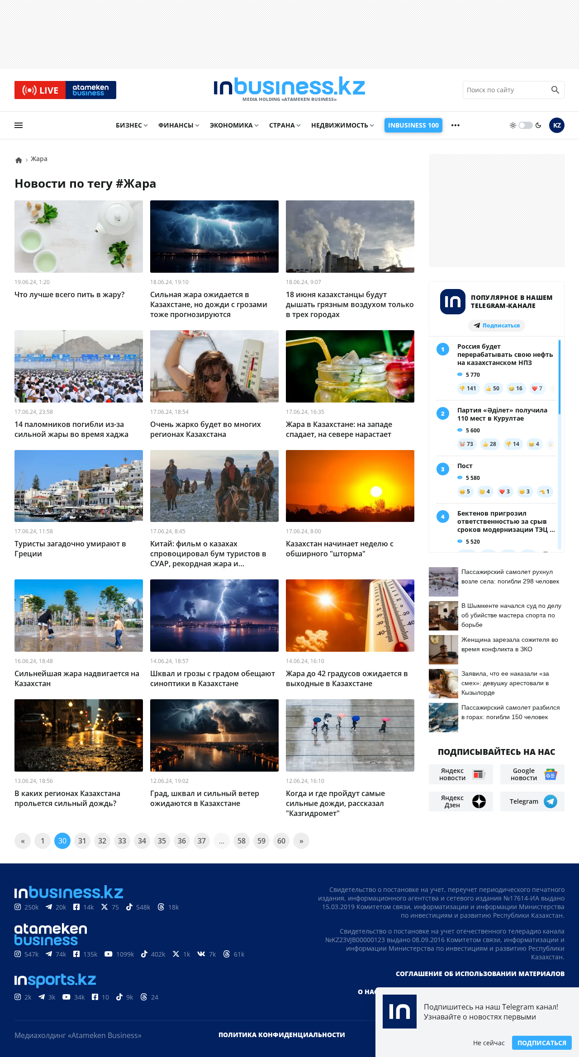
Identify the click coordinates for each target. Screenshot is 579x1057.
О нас (368, 991)
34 (142, 841)
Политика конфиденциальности (281, 1034)
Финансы (176, 125)
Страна (282, 125)
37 (202, 841)
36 (182, 841)
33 (122, 841)
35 (162, 841)
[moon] (538, 125)
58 (241, 841)
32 (102, 841)
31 (82, 841)
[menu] (18, 125)
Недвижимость (339, 125)
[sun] (513, 125)
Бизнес (129, 125)
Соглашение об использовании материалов (480, 973)
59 (261, 841)
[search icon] (555, 90)
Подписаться (541, 1042)
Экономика (231, 125)
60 (281, 841)
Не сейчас (489, 1042)
